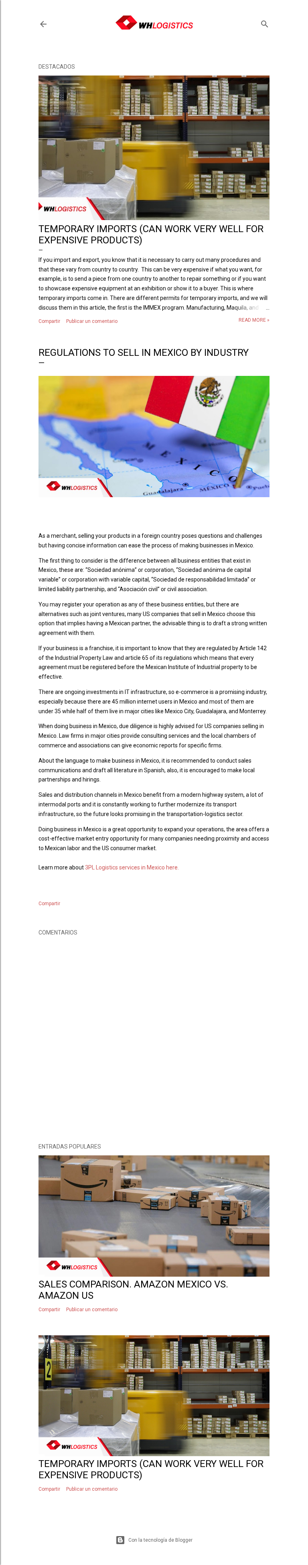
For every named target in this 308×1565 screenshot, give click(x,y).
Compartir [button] (49, 321)
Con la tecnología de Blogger (160, 1540)
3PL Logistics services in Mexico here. (132, 867)
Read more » (254, 320)
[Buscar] (265, 22)
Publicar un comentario (92, 321)
